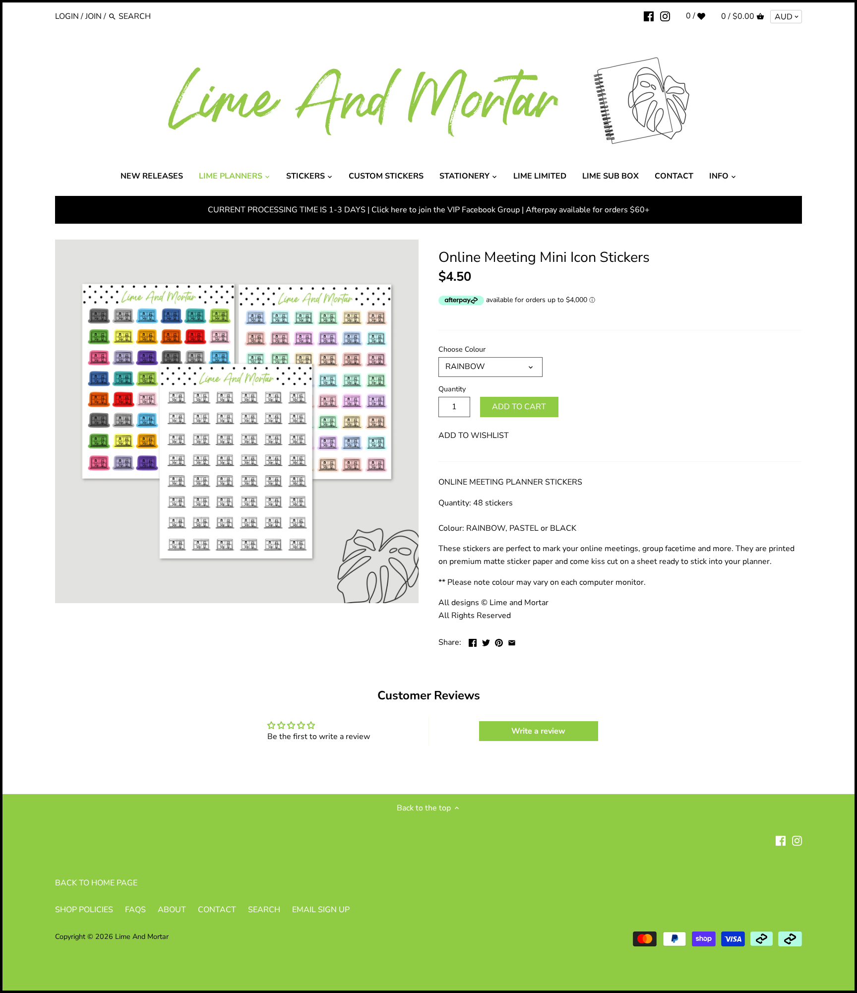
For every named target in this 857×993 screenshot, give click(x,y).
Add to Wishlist (473, 435)
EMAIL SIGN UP (321, 909)
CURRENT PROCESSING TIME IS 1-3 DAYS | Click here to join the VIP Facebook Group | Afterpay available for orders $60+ (429, 209)
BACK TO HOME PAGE (96, 882)
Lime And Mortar (142, 936)
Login (67, 16)
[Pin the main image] (499, 641)
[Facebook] (649, 15)
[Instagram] (665, 15)
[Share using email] (512, 641)
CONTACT (217, 909)
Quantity (452, 389)
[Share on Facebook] (473, 641)
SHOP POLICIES (84, 909)
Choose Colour (462, 349)
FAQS (135, 909)
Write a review (538, 731)
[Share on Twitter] (486, 641)
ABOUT (172, 909)
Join (93, 16)
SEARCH (264, 909)
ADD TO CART (519, 406)
